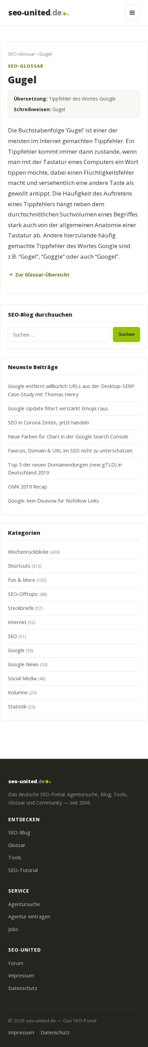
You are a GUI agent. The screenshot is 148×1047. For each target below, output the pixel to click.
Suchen (126, 334)
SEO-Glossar (21, 54)
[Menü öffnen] (132, 12)
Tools (14, 857)
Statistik (17, 706)
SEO (12, 636)
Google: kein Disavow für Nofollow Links (53, 500)
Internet (17, 622)
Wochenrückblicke (28, 552)
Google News (23, 664)
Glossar (16, 845)
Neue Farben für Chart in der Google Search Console (68, 436)
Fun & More (21, 580)
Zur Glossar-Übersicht (42, 274)
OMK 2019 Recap (27, 486)
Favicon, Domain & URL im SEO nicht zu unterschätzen (70, 450)
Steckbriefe (21, 608)
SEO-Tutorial (23, 870)
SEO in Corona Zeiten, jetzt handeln (48, 422)
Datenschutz (22, 988)
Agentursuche (24, 904)
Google (16, 650)
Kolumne (18, 692)
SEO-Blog (19, 832)
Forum (15, 963)
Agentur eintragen (29, 916)
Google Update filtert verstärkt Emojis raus (58, 408)
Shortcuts (19, 566)
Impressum (21, 975)
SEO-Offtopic (23, 594)
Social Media (22, 678)
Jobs (13, 929)
